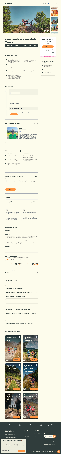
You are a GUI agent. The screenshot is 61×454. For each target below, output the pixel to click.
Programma (9, 45)
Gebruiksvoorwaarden (39, 451)
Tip (35, 436)
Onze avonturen (27, 433)
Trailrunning (7, 37)
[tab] (5, 272)
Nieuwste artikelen (37, 433)
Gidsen (35, 45)
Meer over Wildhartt (5, 450)
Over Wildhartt (27, 436)
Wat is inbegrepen (27, 45)
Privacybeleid (45, 451)
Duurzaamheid (27, 435)
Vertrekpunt (17, 45)
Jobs (35, 435)
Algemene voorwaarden (52, 451)
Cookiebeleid (33, 451)
